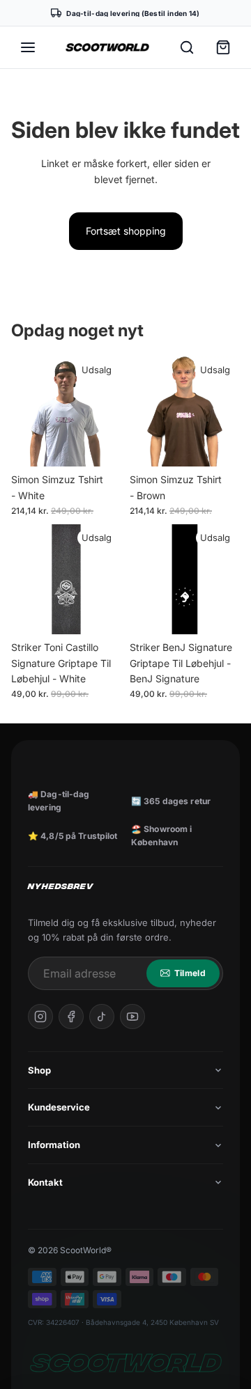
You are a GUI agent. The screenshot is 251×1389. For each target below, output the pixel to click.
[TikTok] (101, 1016)
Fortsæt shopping (126, 231)
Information (54, 1144)
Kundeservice (59, 1107)
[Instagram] (40, 1016)
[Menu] (28, 47)
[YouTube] (132, 1016)
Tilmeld (190, 973)
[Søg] (187, 47)
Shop (39, 1070)
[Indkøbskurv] (223, 47)
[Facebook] (71, 1016)
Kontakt (45, 1182)
